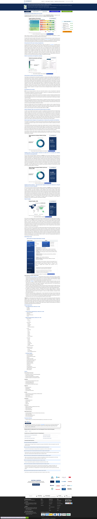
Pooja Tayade (42, 424)
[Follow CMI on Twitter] (67, 500)
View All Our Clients (36, 484)
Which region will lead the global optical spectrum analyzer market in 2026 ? (35, 470)
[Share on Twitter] (29, 421)
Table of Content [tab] (35, 11)
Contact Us (42, 505)
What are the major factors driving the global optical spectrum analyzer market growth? (37, 450)
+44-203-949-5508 (53, 496)
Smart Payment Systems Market (47, 438)
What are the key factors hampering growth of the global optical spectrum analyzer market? (37, 455)
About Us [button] (43, 1)
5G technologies (47, 39)
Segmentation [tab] (45, 11)
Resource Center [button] (61, 1)
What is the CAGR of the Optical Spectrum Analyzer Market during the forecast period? (36, 447)
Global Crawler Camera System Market (30, 438)
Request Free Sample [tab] (55, 11)
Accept (27, 517)
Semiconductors (54, 7)
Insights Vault (57, 1)
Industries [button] (52, 1)
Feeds (58, 510)
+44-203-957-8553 (47, 496)
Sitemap (58, 508)
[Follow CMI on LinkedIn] (66, 500)
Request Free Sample (50, 73)
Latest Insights (47, 1)
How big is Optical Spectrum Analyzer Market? (30, 442)
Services (42, 503)
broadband (52, 44)
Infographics (50, 503)
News (49, 508)
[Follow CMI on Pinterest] (71, 500)
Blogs (49, 505)
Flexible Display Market (28, 436)
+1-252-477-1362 (40, 496)
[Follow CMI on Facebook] (69, 500)
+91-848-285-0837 (68, 496)
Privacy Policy (23, 517)
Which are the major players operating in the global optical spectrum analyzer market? (36, 463)
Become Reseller (59, 500)
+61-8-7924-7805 (60, 496)
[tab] (27, 11)
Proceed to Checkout (67, 31)
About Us (42, 500)
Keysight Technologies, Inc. (34, 276)
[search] (72, 1)
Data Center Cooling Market (46, 436)
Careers (50, 510)
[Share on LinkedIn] (28, 421)
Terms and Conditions (60, 503)
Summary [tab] (27, 11)
